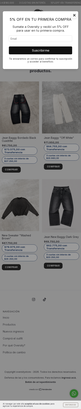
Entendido (70, 405)
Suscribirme (40, 50)
